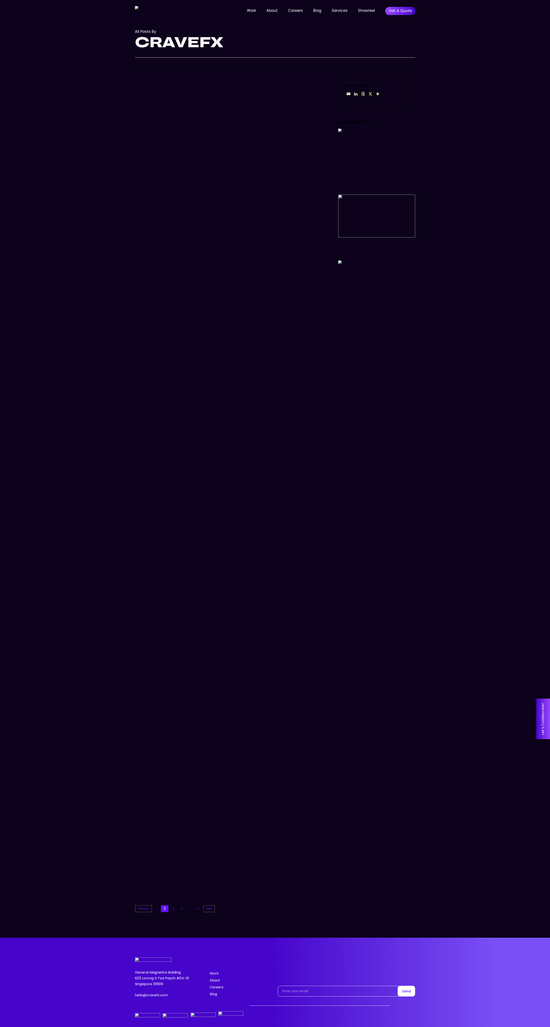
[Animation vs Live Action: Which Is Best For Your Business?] (165, 876)
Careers (216, 987)
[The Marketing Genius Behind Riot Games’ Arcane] (165, 547)
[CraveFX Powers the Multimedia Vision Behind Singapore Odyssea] (165, 214)
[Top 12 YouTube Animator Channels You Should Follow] (165, 298)
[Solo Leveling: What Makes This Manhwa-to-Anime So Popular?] (165, 462)
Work (214, 974)
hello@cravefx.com (151, 995)
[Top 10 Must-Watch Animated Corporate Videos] (165, 627)
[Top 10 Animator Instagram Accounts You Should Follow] (165, 708)
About (215, 980)
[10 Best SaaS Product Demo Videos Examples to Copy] (165, 378)
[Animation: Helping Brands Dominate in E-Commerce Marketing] (165, 792)
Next (209, 909)
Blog (214, 110)
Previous (143, 909)
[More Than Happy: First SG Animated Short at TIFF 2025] (165, 129)
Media (230, 110)
